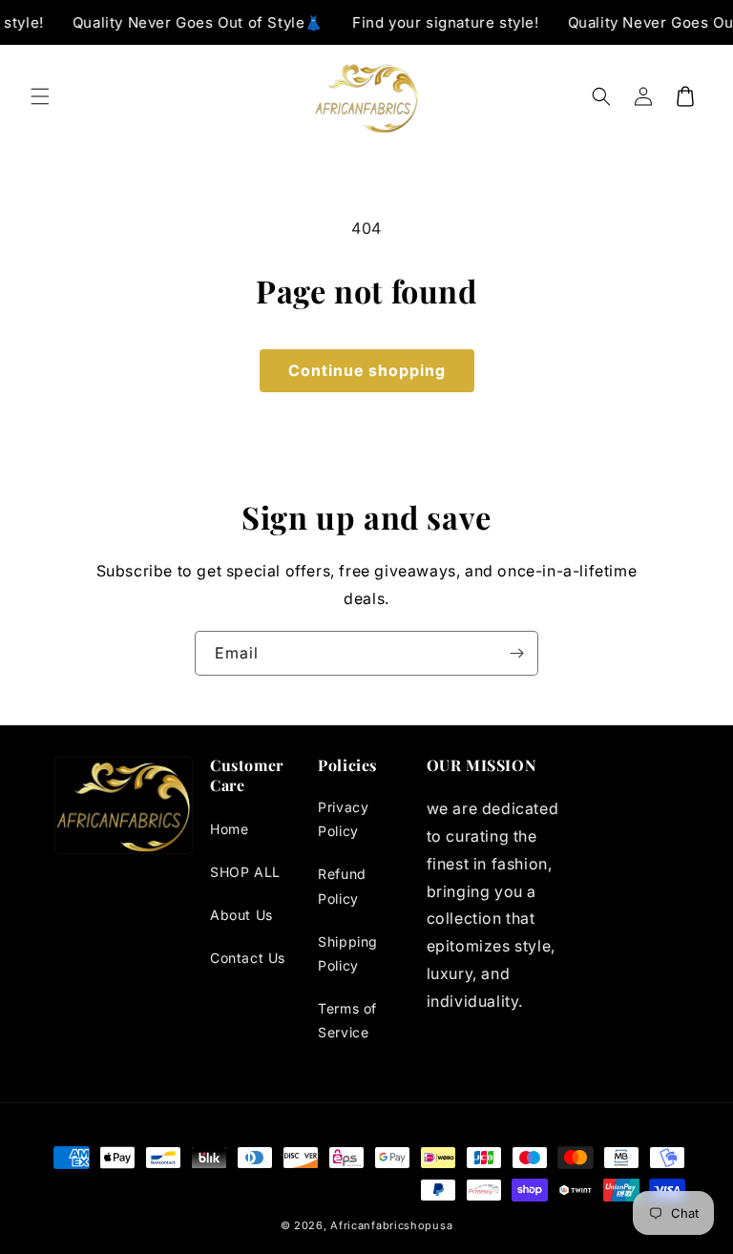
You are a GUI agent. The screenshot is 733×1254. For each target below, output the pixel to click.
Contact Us (247, 958)
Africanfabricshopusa (391, 1225)
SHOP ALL (245, 872)
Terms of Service (347, 1020)
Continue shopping (367, 370)
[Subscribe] (516, 653)
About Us (241, 915)
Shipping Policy (348, 953)
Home (229, 829)
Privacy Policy (343, 819)
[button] (40, 96)
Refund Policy (342, 886)
